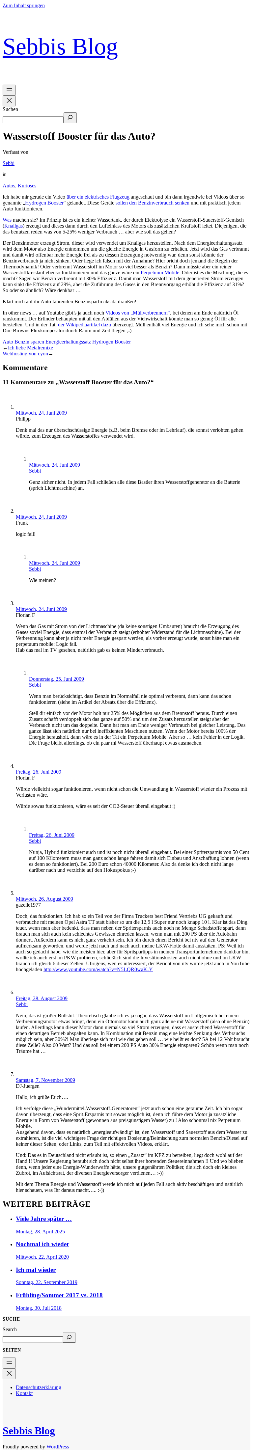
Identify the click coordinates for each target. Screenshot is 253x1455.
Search (10, 1329)
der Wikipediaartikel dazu (84, 324)
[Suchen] (70, 117)
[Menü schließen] (9, 101)
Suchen (10, 109)
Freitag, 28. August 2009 (42, 998)
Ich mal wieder (36, 1269)
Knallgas (13, 226)
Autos (9, 185)
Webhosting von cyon (25, 353)
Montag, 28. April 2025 (40, 1231)
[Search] (69, 1337)
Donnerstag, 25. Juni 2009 (56, 679)
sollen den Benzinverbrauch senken (152, 203)
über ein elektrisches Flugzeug (98, 197)
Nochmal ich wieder (42, 1244)
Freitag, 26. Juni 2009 (38, 772)
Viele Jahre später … (44, 1218)
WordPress (57, 1446)
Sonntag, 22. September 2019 (46, 1282)
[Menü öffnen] (9, 90)
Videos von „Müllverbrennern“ (137, 313)
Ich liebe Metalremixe (30, 347)
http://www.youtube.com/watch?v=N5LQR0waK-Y (98, 969)
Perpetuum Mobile (160, 272)
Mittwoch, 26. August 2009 (44, 899)
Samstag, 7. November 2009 (45, 1080)
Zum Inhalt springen (24, 5)
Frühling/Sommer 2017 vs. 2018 (59, 1295)
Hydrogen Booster (44, 203)
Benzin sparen (29, 341)
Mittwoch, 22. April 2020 (42, 1257)
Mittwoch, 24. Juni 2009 (41, 413)
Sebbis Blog (60, 46)
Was (7, 220)
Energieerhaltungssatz (68, 341)
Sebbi (8, 163)
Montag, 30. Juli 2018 (39, 1308)
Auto (8, 341)
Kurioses (27, 185)
